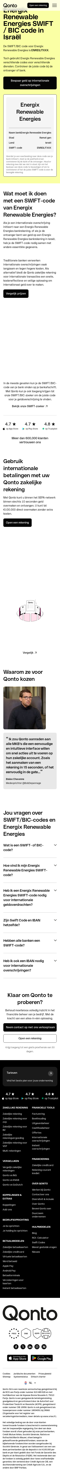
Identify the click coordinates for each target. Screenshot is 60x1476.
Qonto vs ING (10, 1175)
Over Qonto (38, 1203)
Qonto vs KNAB (11, 1180)
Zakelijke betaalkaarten (15, 1247)
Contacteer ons (40, 1194)
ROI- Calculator (40, 1237)
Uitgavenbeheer (40, 1123)
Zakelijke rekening (12, 1113)
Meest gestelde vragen (44, 1247)
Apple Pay (8, 1266)
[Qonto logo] (10, 5)
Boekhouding (39, 1118)
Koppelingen (9, 1204)
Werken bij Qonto (41, 1189)
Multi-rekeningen (12, 1150)
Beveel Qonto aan (41, 1208)
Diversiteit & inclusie (43, 1199)
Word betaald (10, 1261)
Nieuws (36, 1252)
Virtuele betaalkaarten (15, 1256)
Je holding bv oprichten (15, 1230)
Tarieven (12, 1072)
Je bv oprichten (11, 1226)
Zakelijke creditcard (13, 1252)
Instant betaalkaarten (14, 1288)
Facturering (38, 1113)
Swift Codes (38, 1242)
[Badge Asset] (16, 1346)
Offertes (36, 1132)
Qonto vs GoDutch (13, 1184)
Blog (34, 1233)
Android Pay (9, 1270)
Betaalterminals (11, 1275)
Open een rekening (38, 5)
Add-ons (7, 1209)
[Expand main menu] (54, 5)
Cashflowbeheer (41, 1128)
